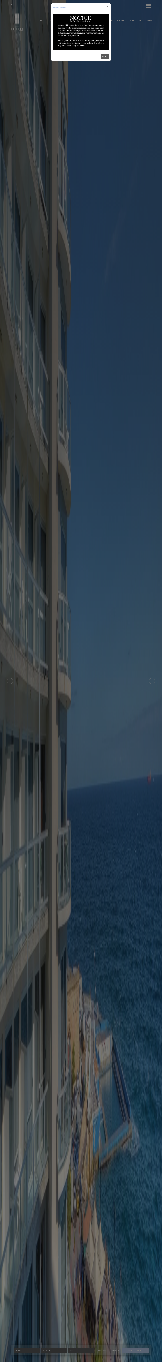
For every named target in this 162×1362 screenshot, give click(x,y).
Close (104, 56)
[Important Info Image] (81, 32)
